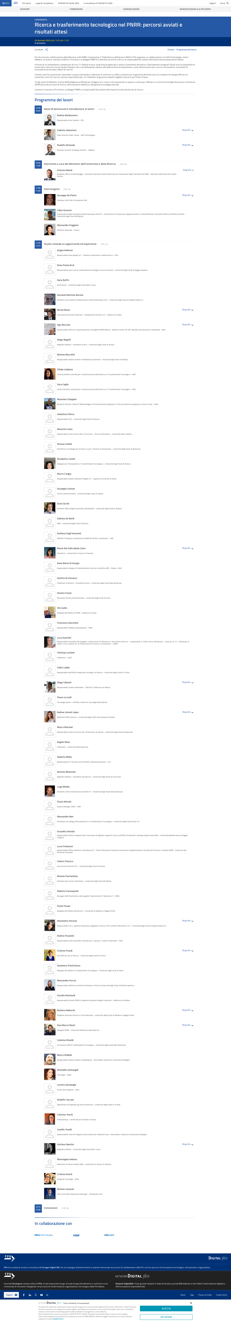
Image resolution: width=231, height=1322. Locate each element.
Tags (192, 1294)
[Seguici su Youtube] (41, 1295)
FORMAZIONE (76, 9)
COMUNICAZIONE (131, 9)
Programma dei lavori (186, 49)
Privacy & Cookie (205, 1294)
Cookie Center (221, 1294)
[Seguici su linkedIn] (30, 1295)
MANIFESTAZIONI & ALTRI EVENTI (195, 9)
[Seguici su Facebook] (23, 1295)
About (183, 1294)
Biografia (186, 130)
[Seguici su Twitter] (35, 1295)
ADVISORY (25, 9)
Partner (171, 49)
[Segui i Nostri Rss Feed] (47, 1295)
